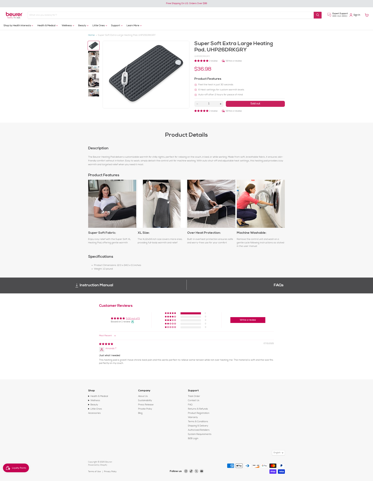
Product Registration (198, 413)
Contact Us (193, 400)
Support (116, 25)
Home (91, 35)
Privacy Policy (110, 472)
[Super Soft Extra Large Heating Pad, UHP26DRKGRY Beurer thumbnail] (93, 45)
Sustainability (145, 400)
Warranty (193, 417)
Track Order (194, 396)
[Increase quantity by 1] (221, 104)
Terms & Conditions (198, 422)
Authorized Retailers (199, 430)
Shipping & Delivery (198, 426)
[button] (201, 61)
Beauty (82, 25)
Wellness (67, 25)
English (277, 453)
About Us (143, 396)
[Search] (318, 15)
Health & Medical (46, 25)
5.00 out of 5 (133, 318)
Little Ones (99, 25)
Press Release (146, 405)
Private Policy (145, 409)
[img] (106, 344)
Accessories (94, 413)
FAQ (190, 405)
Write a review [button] (248, 320)
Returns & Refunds (198, 409)
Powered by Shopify (97, 465)
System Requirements (199, 434)
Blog (140, 413)
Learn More (133, 25)
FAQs (279, 285)
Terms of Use (94, 472)
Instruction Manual (96, 285)
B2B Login (193, 438)
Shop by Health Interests (18, 25)
